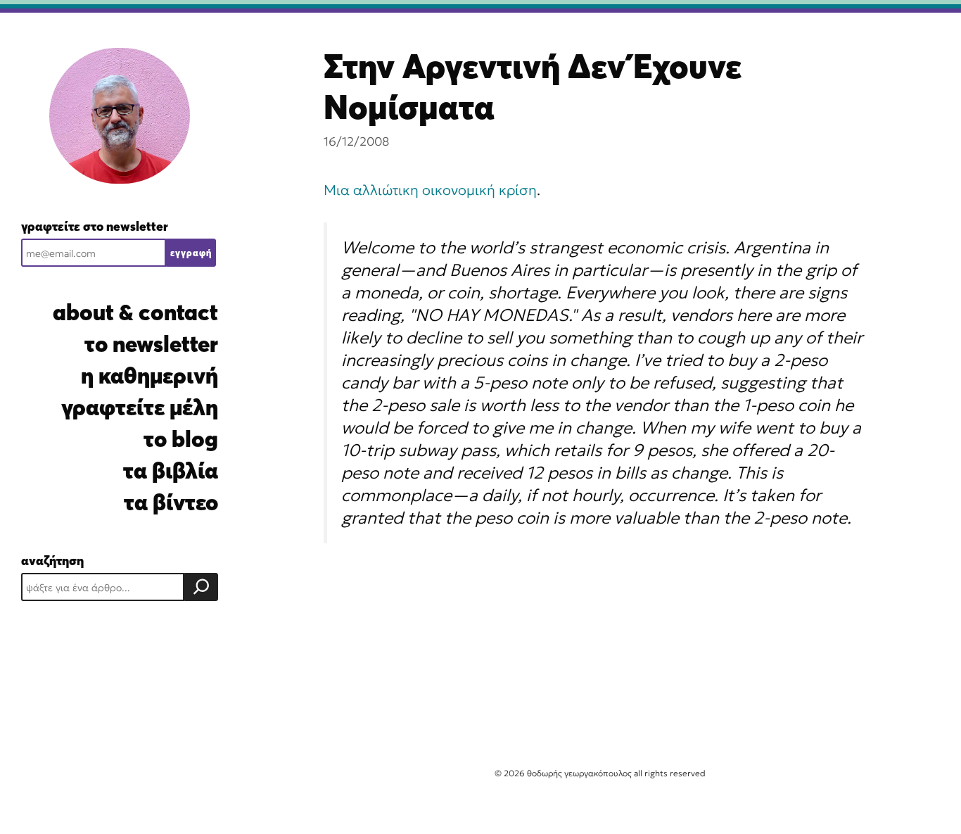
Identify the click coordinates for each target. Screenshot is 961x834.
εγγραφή (191, 252)
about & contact (135, 312)
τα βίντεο (171, 502)
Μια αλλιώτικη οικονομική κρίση (430, 190)
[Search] (201, 587)
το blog (181, 439)
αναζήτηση (52, 561)
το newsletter (151, 344)
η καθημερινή (149, 375)
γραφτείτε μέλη (139, 407)
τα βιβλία (170, 470)
